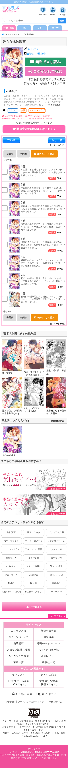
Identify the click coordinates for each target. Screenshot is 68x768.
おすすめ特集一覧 (48, 649)
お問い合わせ (47, 693)
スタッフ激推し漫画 (18, 649)
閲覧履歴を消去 (58, 421)
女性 (8, 34)
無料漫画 (11, 532)
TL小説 (11, 583)
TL (24, 28)
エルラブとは (18, 630)
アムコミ (12, 110)
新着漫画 (18, 643)
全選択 (10, 154)
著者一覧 (18, 662)
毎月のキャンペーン (48, 643)
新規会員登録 (48, 630)
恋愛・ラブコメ (11, 541)
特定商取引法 (55, 702)
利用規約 (11, 702)
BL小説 (33, 583)
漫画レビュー (48, 656)
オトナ (55, 28)
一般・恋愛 (8, 28)
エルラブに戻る (34, 607)
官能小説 (56, 583)
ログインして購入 (45, 154)
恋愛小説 (33, 575)
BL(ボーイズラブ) (33, 591)
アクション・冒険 (33, 549)
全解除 (23, 154)
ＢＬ (40, 28)
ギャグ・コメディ (33, 541)
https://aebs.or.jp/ (38, 736)
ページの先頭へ (57, 616)
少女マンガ (56, 549)
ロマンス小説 (56, 575)
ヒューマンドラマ (11, 549)
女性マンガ (11, 558)
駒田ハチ (33, 49)
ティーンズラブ (18, 34)
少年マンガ (33, 558)
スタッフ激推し (33, 566)
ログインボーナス (18, 637)
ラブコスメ (18, 674)
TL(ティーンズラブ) (11, 591)
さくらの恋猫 (48, 674)
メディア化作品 (56, 532)
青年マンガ (56, 558)
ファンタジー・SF (56, 541)
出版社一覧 (48, 662)
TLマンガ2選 (56, 566)
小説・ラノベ (11, 575)
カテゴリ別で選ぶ (18, 656)
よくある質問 (23, 693)
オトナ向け (56, 591)
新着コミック (33, 532)
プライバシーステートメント (32, 702)
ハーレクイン (11, 566)
